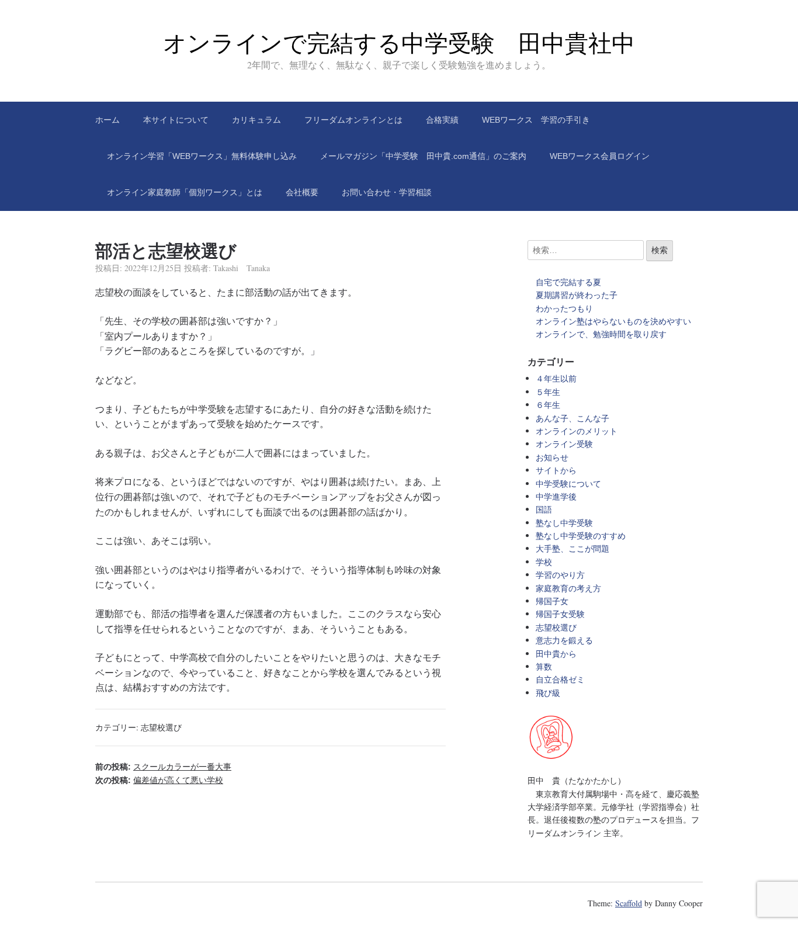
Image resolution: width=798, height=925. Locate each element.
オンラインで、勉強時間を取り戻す (601, 333)
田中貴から (556, 653)
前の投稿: (163, 766)
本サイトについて (176, 119)
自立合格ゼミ (560, 679)
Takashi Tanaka (241, 267)
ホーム (107, 119)
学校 (544, 561)
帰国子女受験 (560, 613)
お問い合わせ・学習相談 (387, 192)
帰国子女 (552, 601)
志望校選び (161, 727)
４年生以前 (556, 378)
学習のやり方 (560, 574)
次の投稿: (159, 780)
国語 (544, 509)
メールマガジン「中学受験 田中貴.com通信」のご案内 (423, 156)
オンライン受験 (564, 443)
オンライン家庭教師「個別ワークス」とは (184, 192)
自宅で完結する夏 (568, 281)
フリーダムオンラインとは (353, 119)
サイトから (556, 470)
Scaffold (628, 903)
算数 (544, 666)
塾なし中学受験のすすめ (581, 535)
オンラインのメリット (576, 430)
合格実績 (442, 119)
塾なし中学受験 (564, 522)
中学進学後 (556, 496)
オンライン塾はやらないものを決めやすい (617, 321)
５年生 (548, 391)
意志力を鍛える (564, 640)
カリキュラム (256, 119)
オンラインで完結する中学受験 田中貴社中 (399, 43)
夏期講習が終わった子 (576, 294)
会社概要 (302, 192)
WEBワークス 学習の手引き (536, 119)
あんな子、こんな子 (572, 418)
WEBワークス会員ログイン (600, 156)
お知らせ (552, 457)
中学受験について (568, 483)
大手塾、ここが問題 (572, 548)
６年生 (548, 404)
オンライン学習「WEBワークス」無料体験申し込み (202, 156)
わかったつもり (564, 308)
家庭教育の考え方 (568, 588)
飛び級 (548, 692)
